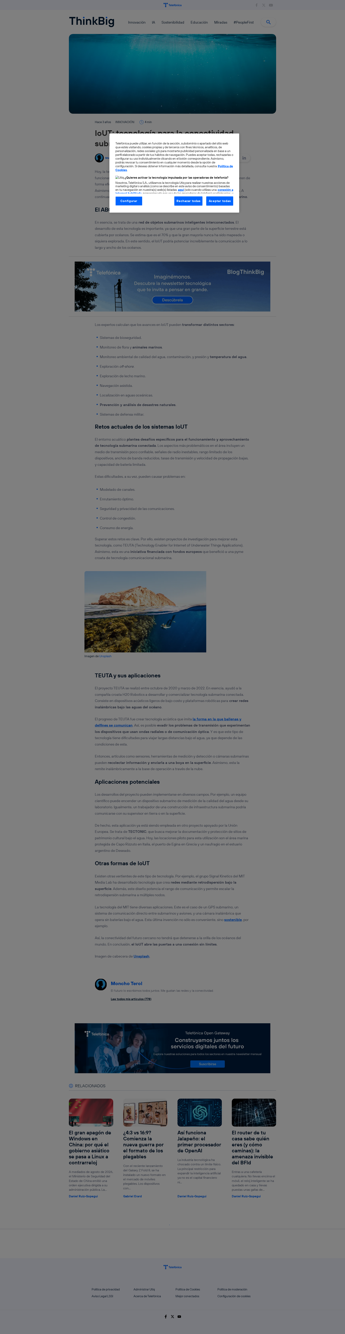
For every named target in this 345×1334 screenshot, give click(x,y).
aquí (181, 190)
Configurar (128, 201)
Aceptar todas (220, 201)
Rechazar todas (188, 201)
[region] (174, 173)
